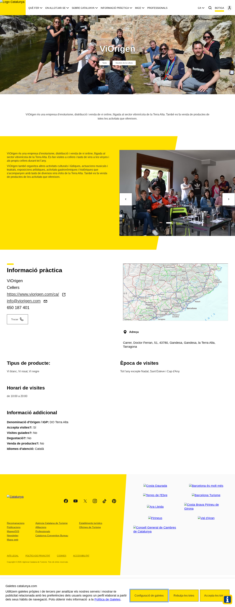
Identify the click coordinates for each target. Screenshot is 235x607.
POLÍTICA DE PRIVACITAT (37, 556)
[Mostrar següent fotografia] (228, 199)
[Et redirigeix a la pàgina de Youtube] (75, 501)
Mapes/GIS (13, 531)
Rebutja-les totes (184, 595)
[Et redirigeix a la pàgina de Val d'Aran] (206, 518)
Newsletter (12, 535)
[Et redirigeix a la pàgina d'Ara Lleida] (155, 507)
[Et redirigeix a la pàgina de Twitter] (85, 501)
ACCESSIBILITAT (81, 556)
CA (199, 8)
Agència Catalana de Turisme (51, 523)
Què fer (33, 8)
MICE (138, 8)
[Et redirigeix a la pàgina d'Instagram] (95, 501)
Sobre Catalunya (83, 8)
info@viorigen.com (24, 301)
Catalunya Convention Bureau (51, 535)
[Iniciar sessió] (229, 8)
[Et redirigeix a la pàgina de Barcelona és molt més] (206, 486)
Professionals (157, 8)
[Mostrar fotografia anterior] (125, 199)
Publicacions (13, 527)
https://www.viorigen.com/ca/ (33, 294)
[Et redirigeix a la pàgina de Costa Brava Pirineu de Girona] (206, 507)
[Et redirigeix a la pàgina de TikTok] (104, 501)
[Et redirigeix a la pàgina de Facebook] (66, 501)
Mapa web (12, 539)
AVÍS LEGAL (13, 556)
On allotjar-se (55, 8)
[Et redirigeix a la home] (13, 7)
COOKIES (61, 556)
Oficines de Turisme (90, 527)
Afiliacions (40, 527)
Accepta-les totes (214, 595)
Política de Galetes (107, 599)
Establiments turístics (90, 523)
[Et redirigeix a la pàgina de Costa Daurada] (155, 486)
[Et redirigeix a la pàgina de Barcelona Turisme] (206, 495)
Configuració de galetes (149, 595)
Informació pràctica (115, 8)
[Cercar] (210, 8)
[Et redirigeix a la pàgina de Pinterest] (114, 501)
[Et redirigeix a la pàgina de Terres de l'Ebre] (155, 495)
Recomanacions (15, 523)
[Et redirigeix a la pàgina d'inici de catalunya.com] (17, 501)
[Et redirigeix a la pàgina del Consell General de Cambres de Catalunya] (155, 530)
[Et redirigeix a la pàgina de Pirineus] (155, 518)
